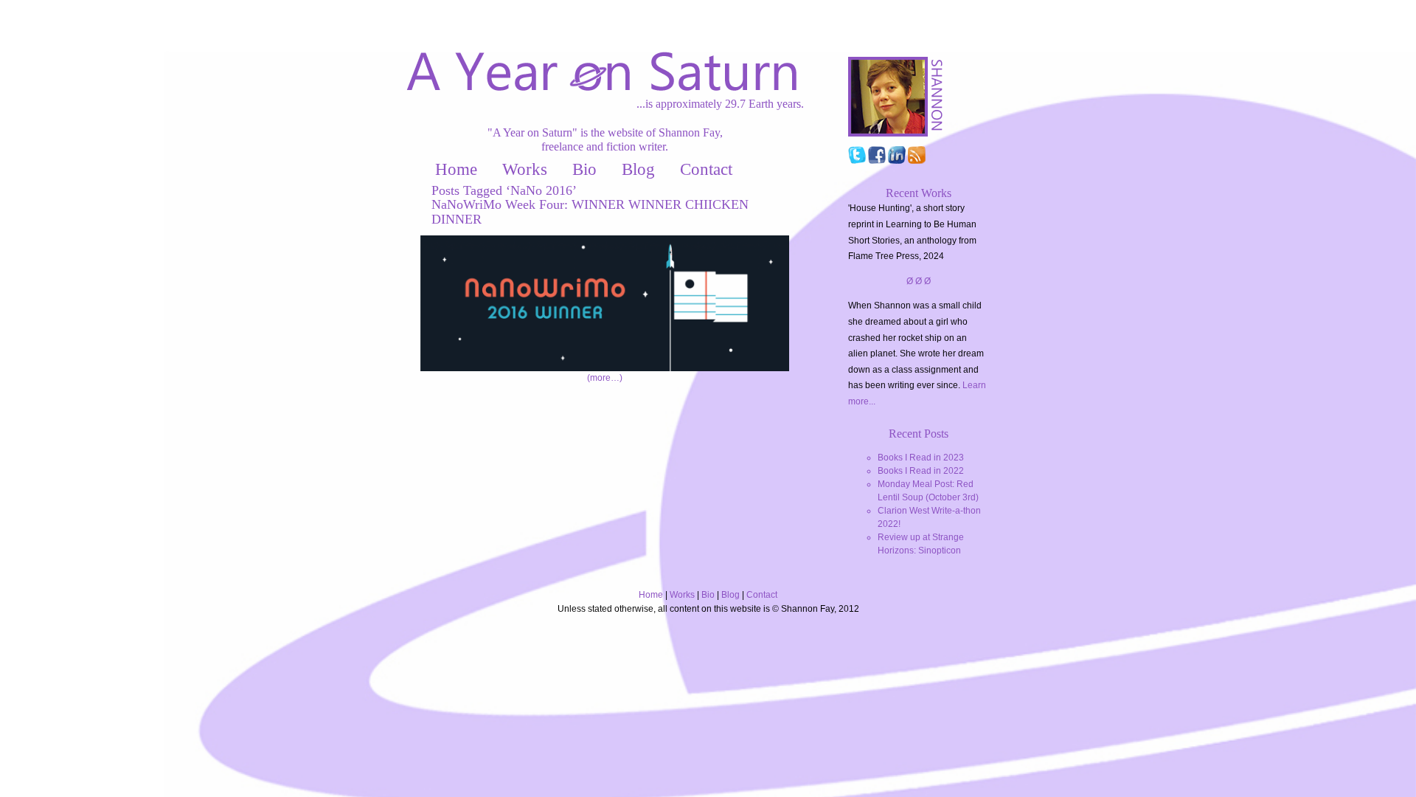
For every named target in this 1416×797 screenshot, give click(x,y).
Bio (584, 169)
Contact (706, 169)
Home (456, 169)
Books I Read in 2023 (921, 457)
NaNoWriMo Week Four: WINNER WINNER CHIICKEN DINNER (590, 211)
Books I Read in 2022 (921, 471)
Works (524, 169)
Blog (638, 169)
